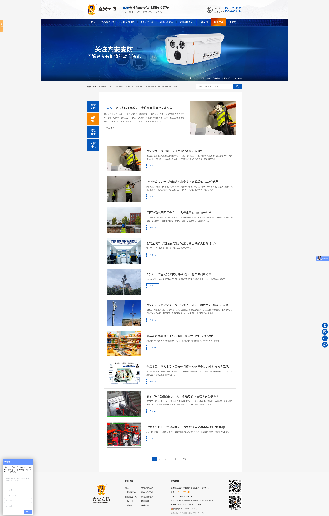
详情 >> (153, 166)
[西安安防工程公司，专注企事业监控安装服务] (213, 118)
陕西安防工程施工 (106, 86)
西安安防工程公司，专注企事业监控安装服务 (144, 108)
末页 (184, 459)
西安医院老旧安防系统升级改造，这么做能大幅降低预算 (181, 243)
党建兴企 (93, 131)
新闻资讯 (218, 22)
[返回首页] (325, 345)
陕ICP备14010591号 (185, 505)
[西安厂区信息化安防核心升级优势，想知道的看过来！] (124, 282)
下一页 (174, 459)
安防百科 (238, 78)
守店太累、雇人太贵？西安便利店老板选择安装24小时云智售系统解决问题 (189, 366)
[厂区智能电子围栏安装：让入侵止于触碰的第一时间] (124, 220)
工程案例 (203, 22)
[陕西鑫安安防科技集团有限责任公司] (101, 15)
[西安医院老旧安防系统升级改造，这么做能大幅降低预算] (124, 251)
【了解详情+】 (111, 128)
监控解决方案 (166, 22)
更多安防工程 (147, 22)
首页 (93, 22)
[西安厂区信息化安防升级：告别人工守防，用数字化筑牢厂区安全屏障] (124, 313)
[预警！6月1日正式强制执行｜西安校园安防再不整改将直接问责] (124, 435)
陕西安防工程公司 (123, 86)
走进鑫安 (233, 22)
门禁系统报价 (137, 86)
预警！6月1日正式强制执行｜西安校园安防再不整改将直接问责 (186, 427)
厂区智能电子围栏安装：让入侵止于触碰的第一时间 (178, 212)
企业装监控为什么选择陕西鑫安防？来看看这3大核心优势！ (183, 182)
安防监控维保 (186, 22)
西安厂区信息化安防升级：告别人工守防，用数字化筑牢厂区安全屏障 (189, 305)
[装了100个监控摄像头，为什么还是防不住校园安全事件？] (124, 404)
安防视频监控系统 (169, 86)
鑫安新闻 (93, 106)
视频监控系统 (108, 22)
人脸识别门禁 (127, 22)
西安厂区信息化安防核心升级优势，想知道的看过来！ (180, 274)
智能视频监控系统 (153, 86)
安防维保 (93, 144)
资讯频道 (217, 78)
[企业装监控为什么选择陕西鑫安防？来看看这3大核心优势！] (124, 189)
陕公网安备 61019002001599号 (185, 509)
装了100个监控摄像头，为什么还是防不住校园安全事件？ (182, 396)
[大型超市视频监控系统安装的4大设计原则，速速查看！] (124, 343)
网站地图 (145, 505)
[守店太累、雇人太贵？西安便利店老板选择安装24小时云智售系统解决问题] (124, 373)
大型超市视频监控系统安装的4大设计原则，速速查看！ (181, 336)
